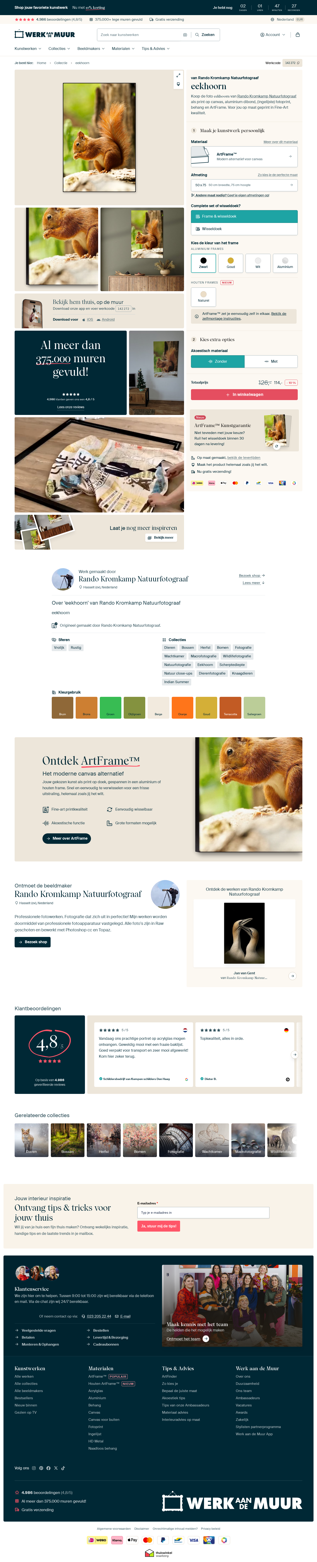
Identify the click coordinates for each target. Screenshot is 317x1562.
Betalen (28, 1337)
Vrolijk (59, 647)
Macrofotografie (204, 656)
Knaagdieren (242, 673)
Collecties (57, 48)
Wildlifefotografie (237, 656)
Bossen (188, 647)
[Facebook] (48, 1468)
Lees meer (252, 582)
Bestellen (101, 1330)
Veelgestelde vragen (39, 1330)
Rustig (76, 647)
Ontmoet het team (183, 1338)
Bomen (223, 647)
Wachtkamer (174, 656)
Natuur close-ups (178, 673)
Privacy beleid (210, 1529)
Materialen (121, 48)
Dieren (169, 647)
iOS (90, 319)
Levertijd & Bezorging (110, 1337)
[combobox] (139, 35)
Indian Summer (176, 682)
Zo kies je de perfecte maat (278, 175)
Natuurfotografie (177, 664)
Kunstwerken (26, 48)
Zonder (221, 361)
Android (108, 319)
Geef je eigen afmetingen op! (232, 195)
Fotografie (243, 647)
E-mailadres (147, 1203)
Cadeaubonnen (106, 1344)
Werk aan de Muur (257, 1368)
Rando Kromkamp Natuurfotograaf (228, 77)
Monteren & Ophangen (40, 1344)
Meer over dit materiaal (281, 142)
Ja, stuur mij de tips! (158, 1226)
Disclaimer (141, 1529)
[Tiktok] (63, 1468)
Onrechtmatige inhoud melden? (175, 1529)
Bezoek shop (250, 575)
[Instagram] (33, 1468)
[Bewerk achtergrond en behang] (178, 84)
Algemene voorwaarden (114, 1529)
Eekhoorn (205, 664)
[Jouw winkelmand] (297, 34)
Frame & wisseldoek (219, 216)
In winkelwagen (248, 394)
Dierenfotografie (212, 673)
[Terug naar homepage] (45, 33)
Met (274, 361)
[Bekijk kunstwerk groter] (178, 75)
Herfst (205, 647)
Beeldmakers (89, 48)
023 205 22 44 (99, 1316)
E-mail (125, 1316)
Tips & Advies (153, 48)
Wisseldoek (212, 228)
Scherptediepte (232, 664)
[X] (55, 1468)
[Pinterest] (41, 1468)
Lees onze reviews (70, 407)
